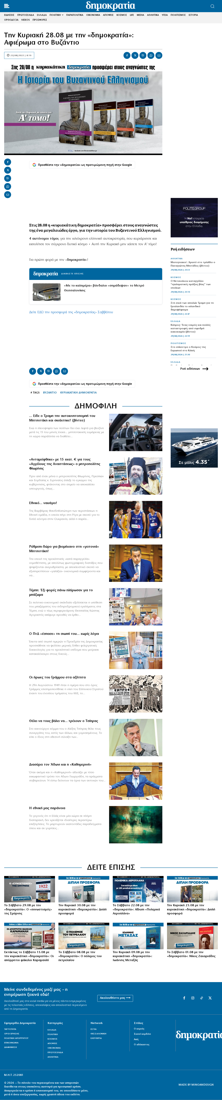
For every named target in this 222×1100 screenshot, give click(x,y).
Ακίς (136, 1039)
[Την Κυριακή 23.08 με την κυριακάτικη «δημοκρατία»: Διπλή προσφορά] (192, 889)
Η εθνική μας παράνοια (47, 808)
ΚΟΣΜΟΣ (176, 277)
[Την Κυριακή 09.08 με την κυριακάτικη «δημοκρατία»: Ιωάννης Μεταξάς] (138, 936)
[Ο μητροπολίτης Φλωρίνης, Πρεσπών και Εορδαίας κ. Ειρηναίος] (135, 476)
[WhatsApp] (150, 55)
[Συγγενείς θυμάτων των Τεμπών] (135, 606)
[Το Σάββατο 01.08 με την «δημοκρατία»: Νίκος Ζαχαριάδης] (192, 936)
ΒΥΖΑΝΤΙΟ (50, 392)
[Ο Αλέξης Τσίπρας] (135, 737)
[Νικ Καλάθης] (135, 519)
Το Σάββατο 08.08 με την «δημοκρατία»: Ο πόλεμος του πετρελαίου (80, 956)
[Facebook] (126, 55)
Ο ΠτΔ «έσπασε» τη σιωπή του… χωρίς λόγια (64, 634)
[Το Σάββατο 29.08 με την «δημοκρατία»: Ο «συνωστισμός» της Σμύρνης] (29, 889)
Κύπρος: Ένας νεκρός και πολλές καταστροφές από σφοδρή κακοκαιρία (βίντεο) (191, 328)
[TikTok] (201, 998)
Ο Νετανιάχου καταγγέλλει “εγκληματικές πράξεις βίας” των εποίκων (191, 284)
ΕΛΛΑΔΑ (175, 321)
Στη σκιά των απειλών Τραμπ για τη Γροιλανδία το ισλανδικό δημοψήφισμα (192, 306)
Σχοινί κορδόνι (142, 1034)
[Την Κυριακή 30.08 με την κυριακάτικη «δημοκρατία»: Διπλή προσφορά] (83, 889)
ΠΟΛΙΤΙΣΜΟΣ (178, 343)
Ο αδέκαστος (141, 1044)
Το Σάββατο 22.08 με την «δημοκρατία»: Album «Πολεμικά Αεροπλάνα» (136, 909)
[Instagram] (192, 998)
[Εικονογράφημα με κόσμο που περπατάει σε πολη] (135, 824)
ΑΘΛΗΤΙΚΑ (177, 259)
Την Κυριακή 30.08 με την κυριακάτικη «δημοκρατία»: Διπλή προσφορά (82, 909)
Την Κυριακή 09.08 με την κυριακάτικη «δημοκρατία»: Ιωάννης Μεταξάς (132, 956)
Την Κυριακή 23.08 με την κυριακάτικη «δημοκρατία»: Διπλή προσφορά (191, 909)
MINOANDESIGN (202, 1085)
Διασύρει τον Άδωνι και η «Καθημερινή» (60, 764)
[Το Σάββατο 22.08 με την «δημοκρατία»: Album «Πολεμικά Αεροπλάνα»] (138, 889)
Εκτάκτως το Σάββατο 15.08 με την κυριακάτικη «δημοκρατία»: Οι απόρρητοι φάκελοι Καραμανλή (29, 956)
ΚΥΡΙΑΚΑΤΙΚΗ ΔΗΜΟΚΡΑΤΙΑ (78, 392)
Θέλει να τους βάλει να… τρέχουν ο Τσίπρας (63, 721)
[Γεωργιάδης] (135, 781)
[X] (134, 55)
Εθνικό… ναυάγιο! (43, 503)
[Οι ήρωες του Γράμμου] (135, 694)
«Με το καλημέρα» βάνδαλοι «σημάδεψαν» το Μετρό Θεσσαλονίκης (104, 288)
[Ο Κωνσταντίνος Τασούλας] (135, 650)
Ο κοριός (139, 1029)
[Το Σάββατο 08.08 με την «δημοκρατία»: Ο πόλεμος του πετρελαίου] (83, 936)
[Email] (158, 55)
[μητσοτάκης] (135, 432)
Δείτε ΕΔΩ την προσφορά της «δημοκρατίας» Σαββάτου (71, 312)
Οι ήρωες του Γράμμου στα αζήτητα (57, 677)
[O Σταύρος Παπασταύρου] (135, 563)
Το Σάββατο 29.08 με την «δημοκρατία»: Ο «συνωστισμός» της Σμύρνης (28, 909)
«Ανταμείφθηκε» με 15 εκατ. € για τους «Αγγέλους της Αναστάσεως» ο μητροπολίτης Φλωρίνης (64, 464)
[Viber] (142, 55)
